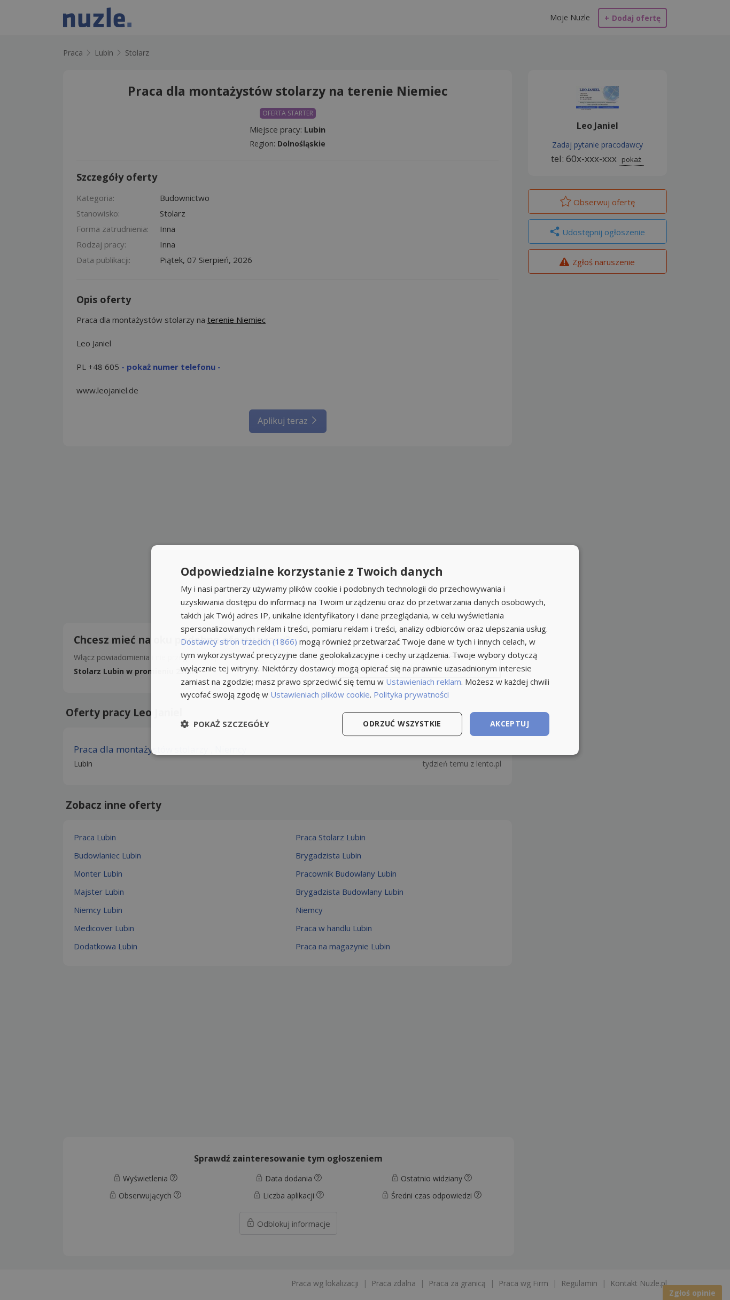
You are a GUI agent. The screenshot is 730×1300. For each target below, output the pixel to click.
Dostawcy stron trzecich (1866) (239, 641)
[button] (225, 724)
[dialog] (365, 650)
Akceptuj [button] (509, 723)
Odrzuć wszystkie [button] (402, 723)
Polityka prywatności (411, 694)
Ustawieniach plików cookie (320, 694)
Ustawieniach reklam (423, 681)
